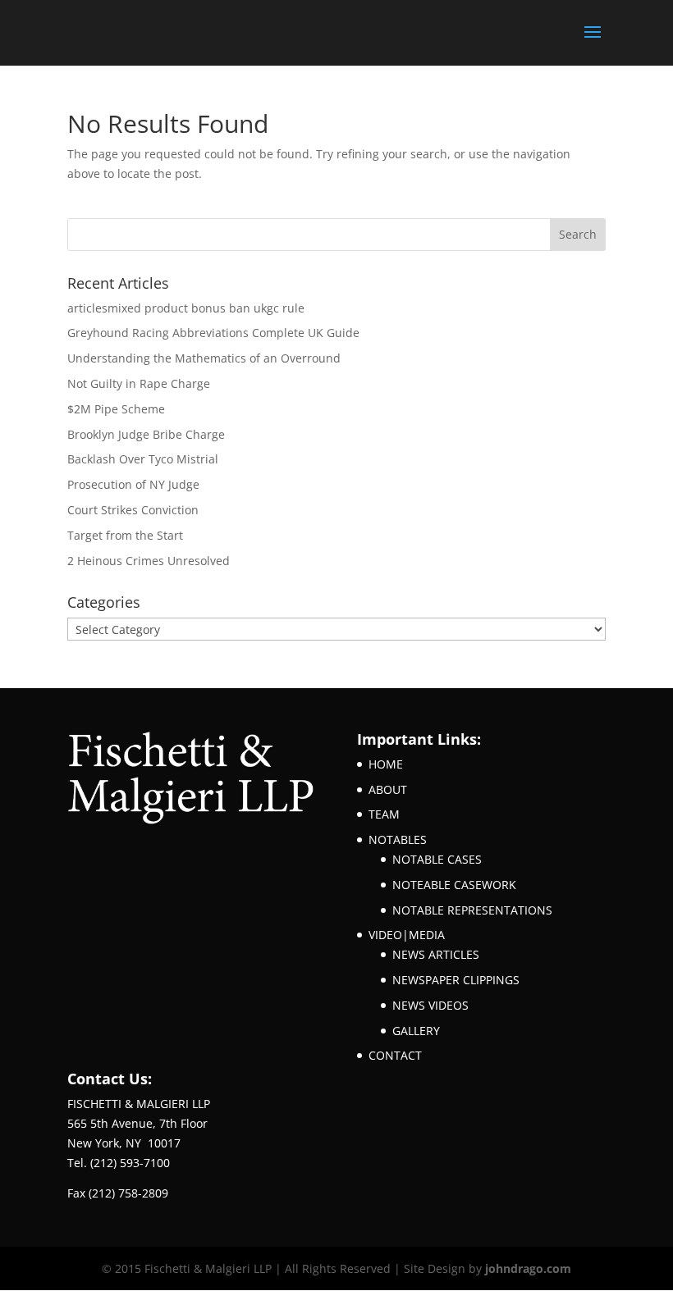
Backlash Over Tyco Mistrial (142, 459)
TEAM (384, 814)
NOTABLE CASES (437, 859)
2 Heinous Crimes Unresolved (148, 560)
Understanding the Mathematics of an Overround (204, 358)
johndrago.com (528, 1268)
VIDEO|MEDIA (407, 934)
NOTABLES (398, 839)
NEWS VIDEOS (430, 1005)
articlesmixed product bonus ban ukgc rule (185, 308)
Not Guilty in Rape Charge (138, 383)
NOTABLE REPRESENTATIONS (472, 910)
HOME (386, 764)
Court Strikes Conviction (133, 510)
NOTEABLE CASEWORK (454, 884)
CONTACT (395, 1055)
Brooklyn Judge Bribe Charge (146, 434)
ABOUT (388, 789)
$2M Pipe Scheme (116, 409)
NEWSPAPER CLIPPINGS (456, 980)
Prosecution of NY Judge (133, 484)
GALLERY (416, 1030)
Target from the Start (125, 535)
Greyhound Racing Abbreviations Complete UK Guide (213, 332)
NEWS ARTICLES (435, 954)
